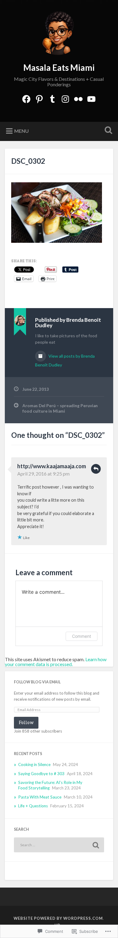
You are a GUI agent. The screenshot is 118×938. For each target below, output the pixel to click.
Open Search (107, 131)
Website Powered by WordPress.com (58, 918)
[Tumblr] (52, 98)
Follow (26, 722)
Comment (81, 636)
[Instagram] (65, 98)
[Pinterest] (39, 98)
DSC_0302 (28, 160)
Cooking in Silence (34, 764)
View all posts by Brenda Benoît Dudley (65, 360)
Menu (21, 131)
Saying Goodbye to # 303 (41, 773)
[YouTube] (91, 98)
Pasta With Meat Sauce (39, 797)
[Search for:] (59, 844)
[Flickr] (78, 98)
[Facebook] (26, 98)
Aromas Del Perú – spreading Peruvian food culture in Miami (60, 408)
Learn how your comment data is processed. (56, 661)
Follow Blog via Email (37, 682)
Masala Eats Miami (59, 67)
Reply (96, 469)
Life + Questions (33, 805)
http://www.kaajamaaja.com (51, 466)
